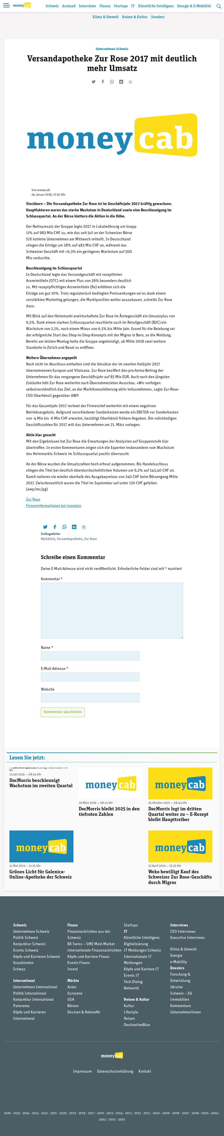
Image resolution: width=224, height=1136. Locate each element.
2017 (91, 1113)
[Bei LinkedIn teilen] (121, 81)
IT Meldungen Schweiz (142, 951)
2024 (26, 1113)
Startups (121, 6)
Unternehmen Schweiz (112, 49)
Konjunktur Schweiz (29, 944)
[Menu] (6, 6)
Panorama (21, 1006)
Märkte (73, 981)
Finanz (105, 6)
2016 (100, 1113)
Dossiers (157, 17)
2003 (102, 1119)
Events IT (131, 976)
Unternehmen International (35, 987)
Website (47, 690)
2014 (119, 1113)
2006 (195, 1113)
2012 (137, 1113)
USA (70, 1000)
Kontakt (144, 1072)
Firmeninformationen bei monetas (53, 506)
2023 (35, 1113)
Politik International (29, 994)
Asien (71, 987)
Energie (176, 956)
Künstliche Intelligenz (156, 6)
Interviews (87, 6)
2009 (166, 1113)
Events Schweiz (25, 951)
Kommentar (52, 579)
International (24, 981)
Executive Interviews (187, 938)
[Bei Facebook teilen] (103, 81)
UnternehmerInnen (185, 1012)
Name (47, 648)
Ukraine (176, 987)
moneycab (43, 190)
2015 (110, 1113)
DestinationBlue (137, 1025)
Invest (72, 969)
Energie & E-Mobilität (194, 6)
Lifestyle (131, 1012)
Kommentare (180, 1006)
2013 (128, 1113)
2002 (112, 1119)
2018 (82, 1113)
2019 (72, 1113)
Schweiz (52, 6)
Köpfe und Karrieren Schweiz (36, 957)
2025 (16, 1113)
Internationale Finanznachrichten (94, 951)
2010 (156, 1113)
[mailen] (130, 81)
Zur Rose (33, 500)
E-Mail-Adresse (54, 669)
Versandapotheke (69, 539)
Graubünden (23, 963)
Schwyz (19, 969)
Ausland (68, 6)
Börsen (73, 1006)
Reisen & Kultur (135, 17)
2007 (185, 1113)
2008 (175, 1113)
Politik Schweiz (25, 938)
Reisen (129, 1019)
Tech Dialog (133, 982)
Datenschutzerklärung (115, 1072)
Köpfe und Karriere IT (141, 969)
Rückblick (48, 539)
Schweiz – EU (181, 994)
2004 (214, 1113)
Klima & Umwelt (106, 17)
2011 (147, 1113)
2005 (204, 1113)
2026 (7, 1113)
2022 (44, 1113)
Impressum (82, 1072)
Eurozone (74, 994)
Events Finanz (78, 963)
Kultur (129, 1006)
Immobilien (179, 1000)
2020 (63, 1113)
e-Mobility (178, 962)
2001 (121, 1119)
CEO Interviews (183, 932)
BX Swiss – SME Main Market (91, 944)
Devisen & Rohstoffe (83, 1012)
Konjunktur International (33, 1000)
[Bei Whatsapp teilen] (112, 81)
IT (133, 6)
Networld (131, 988)
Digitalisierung (136, 944)
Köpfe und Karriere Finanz (88, 957)
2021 (53, 1113)
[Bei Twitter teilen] (93, 81)
